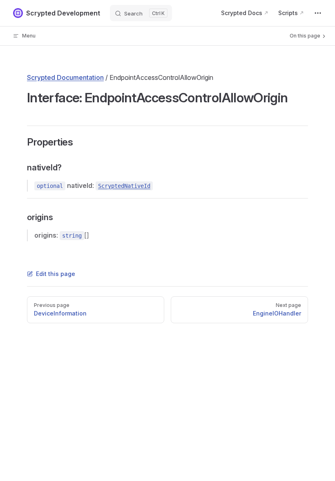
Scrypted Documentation (65, 77)
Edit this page (55, 273)
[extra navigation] (318, 13)
